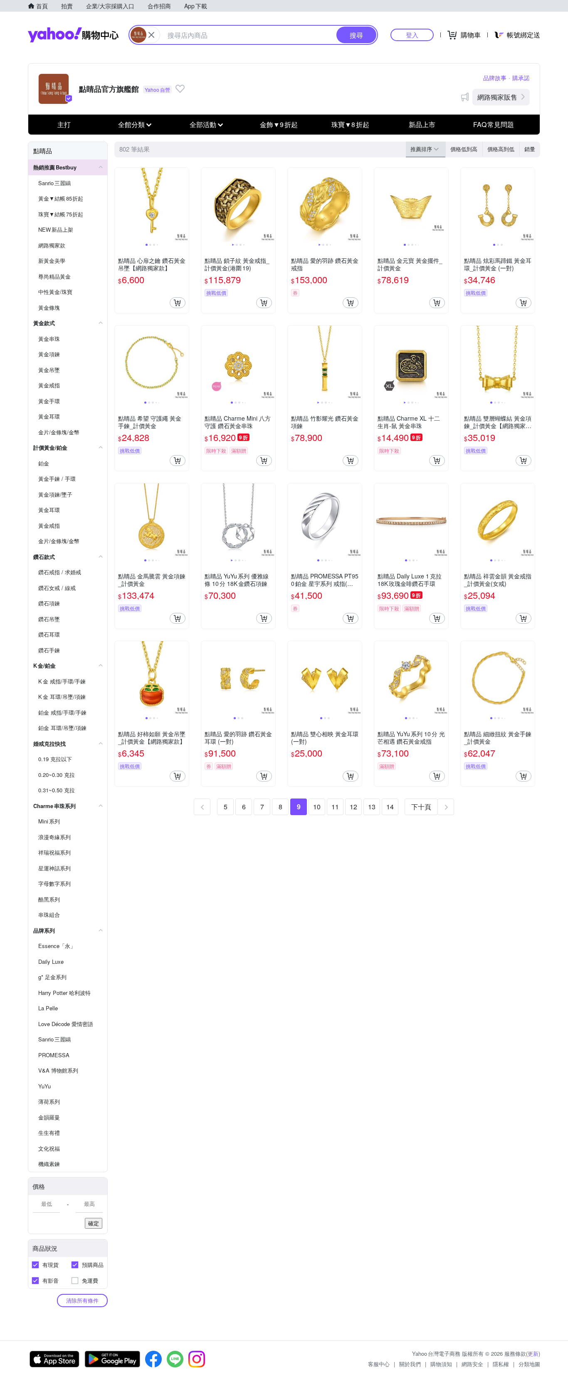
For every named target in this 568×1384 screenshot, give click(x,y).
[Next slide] (183, 204)
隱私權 (501, 1364)
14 (390, 806)
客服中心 (379, 1364)
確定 (93, 1223)
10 (317, 806)
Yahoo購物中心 (73, 35)
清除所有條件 (82, 1300)
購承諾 (521, 77)
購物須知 (441, 1364)
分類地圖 (529, 1364)
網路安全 (472, 1364)
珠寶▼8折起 (350, 124)
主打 (64, 124)
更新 (533, 1353)
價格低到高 (463, 149)
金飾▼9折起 (279, 124)
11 (335, 806)
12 (353, 806)
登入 (412, 34)
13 (371, 806)
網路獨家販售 (497, 97)
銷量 (529, 149)
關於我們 (410, 1364)
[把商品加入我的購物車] (177, 302)
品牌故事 (494, 77)
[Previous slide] (120, 204)
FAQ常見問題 (493, 124)
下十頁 (421, 806)
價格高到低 (500, 149)
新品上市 (422, 124)
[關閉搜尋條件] (151, 35)
